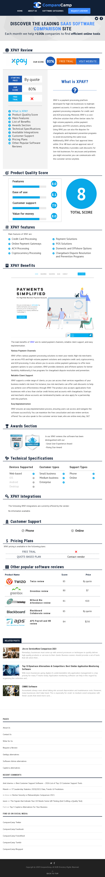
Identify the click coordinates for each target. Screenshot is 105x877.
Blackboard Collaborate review (40, 612)
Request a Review (10, 747)
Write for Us (8, 741)
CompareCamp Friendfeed (14, 836)
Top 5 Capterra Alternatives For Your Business (28, 807)
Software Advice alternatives (15, 761)
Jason (5, 801)
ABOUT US (32, 11)
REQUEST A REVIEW (79, 11)
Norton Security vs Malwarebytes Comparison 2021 (33, 795)
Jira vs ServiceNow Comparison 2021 (39, 649)
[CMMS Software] (11, 690)
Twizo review (37, 581)
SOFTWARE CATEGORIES (52, 11)
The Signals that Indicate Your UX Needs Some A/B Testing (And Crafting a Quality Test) (46, 801)
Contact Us (7, 734)
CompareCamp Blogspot (13, 849)
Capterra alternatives (11, 768)
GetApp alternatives (11, 754)
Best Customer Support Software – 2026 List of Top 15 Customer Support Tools (49, 783)
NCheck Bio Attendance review (40, 601)
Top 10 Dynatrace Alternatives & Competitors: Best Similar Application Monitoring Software (60, 667)
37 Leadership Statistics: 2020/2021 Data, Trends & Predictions (38, 789)
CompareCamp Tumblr (12, 842)
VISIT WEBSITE (88, 61)
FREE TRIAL (66, 61)
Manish (5, 789)
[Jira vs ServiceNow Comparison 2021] (11, 652)
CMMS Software (29, 686)
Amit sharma (8, 783)
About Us (6, 728)
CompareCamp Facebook (13, 829)
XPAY (32, 342)
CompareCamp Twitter (12, 822)
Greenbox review (39, 591)
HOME (20, 11)
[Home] (52, 5)
